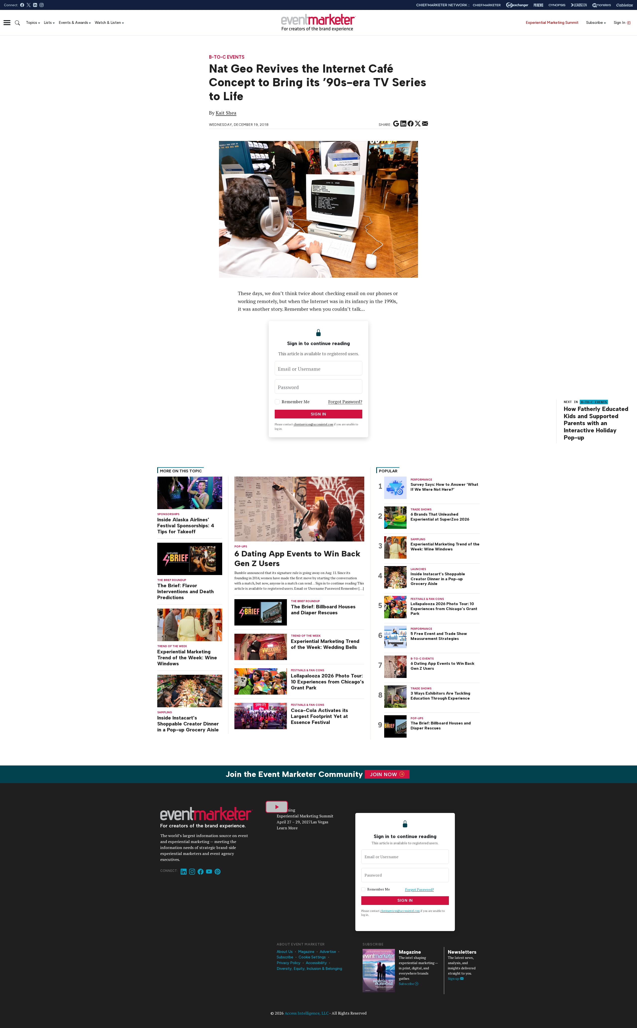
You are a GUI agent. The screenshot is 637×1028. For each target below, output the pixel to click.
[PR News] (538, 5)
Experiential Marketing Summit (552, 22)
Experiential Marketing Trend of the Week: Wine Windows (187, 658)
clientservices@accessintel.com (313, 424)
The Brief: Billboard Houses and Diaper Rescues (323, 610)
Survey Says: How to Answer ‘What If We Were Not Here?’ (444, 487)
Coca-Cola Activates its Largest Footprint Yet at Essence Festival (319, 716)
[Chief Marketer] (487, 5)
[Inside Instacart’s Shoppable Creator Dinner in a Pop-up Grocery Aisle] (189, 690)
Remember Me (296, 401)
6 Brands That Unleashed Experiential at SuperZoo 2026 (440, 516)
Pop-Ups (240, 546)
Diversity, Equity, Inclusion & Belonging (309, 968)
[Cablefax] (624, 5)
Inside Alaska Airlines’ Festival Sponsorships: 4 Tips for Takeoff (185, 526)
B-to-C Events (226, 57)
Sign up (454, 978)
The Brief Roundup (171, 580)
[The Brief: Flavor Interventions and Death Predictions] (189, 558)
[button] (7, 23)
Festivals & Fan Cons (307, 670)
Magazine (306, 951)
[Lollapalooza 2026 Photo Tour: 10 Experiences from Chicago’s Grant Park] (260, 680)
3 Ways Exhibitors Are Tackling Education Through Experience (440, 695)
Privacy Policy (288, 963)
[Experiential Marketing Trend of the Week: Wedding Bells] (260, 646)
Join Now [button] (384, 774)
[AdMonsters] (601, 5)
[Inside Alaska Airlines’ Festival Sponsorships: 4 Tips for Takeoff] (189, 492)
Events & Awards (73, 22)
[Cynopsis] (557, 5)
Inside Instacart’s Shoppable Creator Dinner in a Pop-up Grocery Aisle (188, 724)
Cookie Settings (312, 957)
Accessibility (316, 963)
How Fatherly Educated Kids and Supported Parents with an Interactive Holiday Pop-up (596, 423)
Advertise (328, 951)
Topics (31, 22)
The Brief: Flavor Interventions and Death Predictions (185, 591)
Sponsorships (168, 514)
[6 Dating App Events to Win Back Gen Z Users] (299, 508)
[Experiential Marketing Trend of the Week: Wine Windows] (189, 624)
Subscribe (594, 22)
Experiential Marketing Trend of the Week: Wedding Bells (325, 644)
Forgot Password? (345, 401)
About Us (285, 951)
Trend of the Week (172, 646)
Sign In (620, 22)
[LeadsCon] (579, 4)
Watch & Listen (108, 22)
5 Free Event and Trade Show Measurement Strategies (439, 636)
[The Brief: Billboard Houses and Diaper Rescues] (260, 612)
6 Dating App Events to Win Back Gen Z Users (443, 665)
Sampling (164, 712)
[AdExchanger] (517, 4)
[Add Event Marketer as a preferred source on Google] (396, 123)
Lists (48, 22)
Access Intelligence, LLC (306, 1013)
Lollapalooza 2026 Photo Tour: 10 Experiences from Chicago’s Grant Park (327, 682)
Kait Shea (226, 113)
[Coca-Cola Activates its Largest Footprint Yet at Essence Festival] (260, 715)
